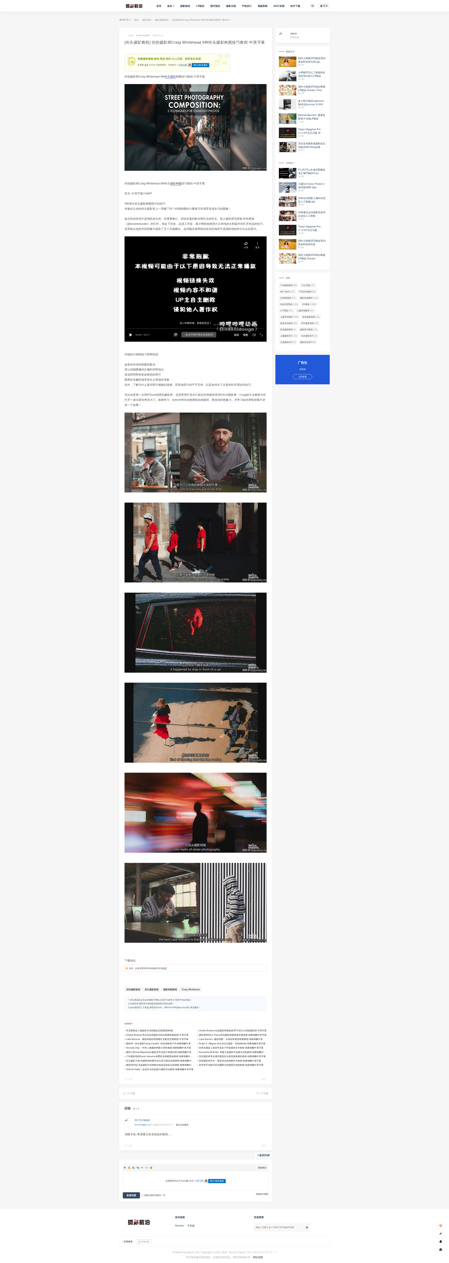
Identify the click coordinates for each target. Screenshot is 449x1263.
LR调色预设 (288, 297)
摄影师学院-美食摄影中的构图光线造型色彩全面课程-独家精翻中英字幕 (162, 1064)
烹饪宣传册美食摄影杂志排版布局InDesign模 (311, 145)
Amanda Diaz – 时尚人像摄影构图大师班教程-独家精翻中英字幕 (158, 1047)
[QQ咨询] (440, 1241)
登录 (325, 5)
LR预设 (200, 6)
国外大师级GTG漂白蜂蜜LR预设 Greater (311, 256)
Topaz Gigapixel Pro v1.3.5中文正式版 (309, 228)
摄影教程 (185, 6)
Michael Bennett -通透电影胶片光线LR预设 (311, 116)
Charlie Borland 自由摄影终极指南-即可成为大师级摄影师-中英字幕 (233, 1030)
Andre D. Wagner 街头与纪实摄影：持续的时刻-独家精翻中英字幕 (232, 1043)
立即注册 (183, 64)
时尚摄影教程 (309, 322)
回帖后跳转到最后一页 (154, 1195)
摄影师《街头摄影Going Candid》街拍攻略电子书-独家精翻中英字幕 (160, 1043)
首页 (158, 6)
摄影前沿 (126, 20)
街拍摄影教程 (133, 989)
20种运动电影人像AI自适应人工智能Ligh (311, 199)
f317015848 (140, 1124)
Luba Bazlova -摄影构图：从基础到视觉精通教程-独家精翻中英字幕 (233, 1039)
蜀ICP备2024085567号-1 (261, 1252)
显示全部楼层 (182, 1124)
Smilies (151, 1167)
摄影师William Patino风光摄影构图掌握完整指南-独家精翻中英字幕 (233, 1034)
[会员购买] (440, 1225)
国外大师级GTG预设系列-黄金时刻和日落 (312, 242)
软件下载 (295, 6)
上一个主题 (129, 1093)
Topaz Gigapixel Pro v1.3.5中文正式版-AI (309, 130)
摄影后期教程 (309, 297)
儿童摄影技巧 (288, 341)
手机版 (191, 1225)
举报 (263, 1079)
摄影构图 (176, 183)
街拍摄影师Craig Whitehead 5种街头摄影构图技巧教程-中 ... (202, 19)
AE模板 (309, 304)
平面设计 (247, 6)
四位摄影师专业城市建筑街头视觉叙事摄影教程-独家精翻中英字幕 (232, 1056)
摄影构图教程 (170, 989)
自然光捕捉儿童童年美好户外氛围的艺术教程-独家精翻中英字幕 (231, 1047)
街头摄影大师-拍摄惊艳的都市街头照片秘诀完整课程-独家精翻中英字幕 (162, 1060)
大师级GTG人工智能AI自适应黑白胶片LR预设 (311, 74)
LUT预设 (286, 310)
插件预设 (215, 6)
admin (293, 33)
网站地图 (258, 1257)
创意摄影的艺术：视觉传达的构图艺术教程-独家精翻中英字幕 (230, 1060)
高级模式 (262, 1167)
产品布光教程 (307, 291)
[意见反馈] (440, 1249)
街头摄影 (170, 76)
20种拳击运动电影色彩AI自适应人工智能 (311, 213)
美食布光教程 (288, 322)
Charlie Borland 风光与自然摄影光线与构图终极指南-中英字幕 (157, 1034)
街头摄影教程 (152, 989)
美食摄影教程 (311, 316)
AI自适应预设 (289, 304)
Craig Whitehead (191, 989)
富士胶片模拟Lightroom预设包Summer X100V (311, 102)
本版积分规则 (262, 1193)
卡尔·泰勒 (308, 285)
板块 (169, 6)
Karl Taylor (287, 291)
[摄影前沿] (131, 6)
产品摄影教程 (288, 285)
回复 (165, 968)
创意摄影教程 (288, 329)
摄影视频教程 (162, 19)
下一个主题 (262, 1093)
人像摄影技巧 (288, 335)
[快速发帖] (441, 1233)
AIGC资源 (278, 6)
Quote (142, 1167)
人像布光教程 (289, 316)
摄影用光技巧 (308, 341)
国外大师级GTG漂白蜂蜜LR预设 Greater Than (311, 88)
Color (129, 1167)
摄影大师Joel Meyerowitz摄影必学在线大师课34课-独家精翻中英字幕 (161, 1052)
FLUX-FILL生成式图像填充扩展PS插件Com (311, 171)
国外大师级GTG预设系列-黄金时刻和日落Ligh (312, 59)
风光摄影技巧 (309, 335)
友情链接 (128, 1241)
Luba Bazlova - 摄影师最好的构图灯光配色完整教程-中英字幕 (157, 1039)
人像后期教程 (305, 310)
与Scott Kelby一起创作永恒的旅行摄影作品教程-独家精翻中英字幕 (159, 1069)
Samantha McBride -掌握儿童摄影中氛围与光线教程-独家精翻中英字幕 (235, 1052)
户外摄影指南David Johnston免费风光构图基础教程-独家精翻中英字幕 (161, 1056)
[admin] (284, 35)
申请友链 (144, 1241)
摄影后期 (231, 6)
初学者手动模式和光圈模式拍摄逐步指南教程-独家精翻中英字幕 (231, 1064)
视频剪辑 (262, 6)
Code (146, 1167)
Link (138, 1167)
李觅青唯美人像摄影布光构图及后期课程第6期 (149, 1030)
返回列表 (264, 1155)
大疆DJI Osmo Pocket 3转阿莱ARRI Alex (311, 185)
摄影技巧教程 (308, 329)
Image (133, 1167)
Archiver (179, 1225)
